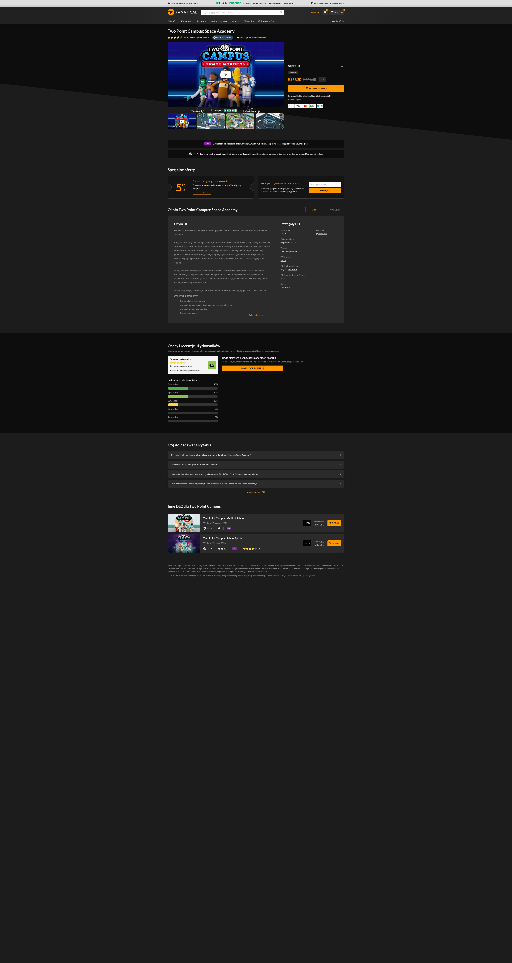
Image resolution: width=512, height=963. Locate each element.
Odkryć (171, 21)
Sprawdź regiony (295, 99)
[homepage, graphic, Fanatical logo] (182, 12)
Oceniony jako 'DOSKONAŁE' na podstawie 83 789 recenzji (268, 3)
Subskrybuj (325, 190)
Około (315, 209)
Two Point (285, 287)
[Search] (281, 12)
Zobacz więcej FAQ (256, 492)
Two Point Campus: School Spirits (223, 538)
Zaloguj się (314, 12)
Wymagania (334, 209)
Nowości (236, 21)
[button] (183, 3)
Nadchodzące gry (219, 21)
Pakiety (200, 21)
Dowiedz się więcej (314, 154)
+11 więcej (292, 269)
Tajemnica (249, 21)
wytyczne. (274, 351)
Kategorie (186, 21)
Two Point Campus (265, 143)
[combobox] (255, 12)
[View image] (182, 121)
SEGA (283, 260)
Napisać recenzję (252, 368)
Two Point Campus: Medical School (223, 518)
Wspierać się (338, 21)
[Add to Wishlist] (342, 66)
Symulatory (293, 73)
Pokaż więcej (254, 315)
